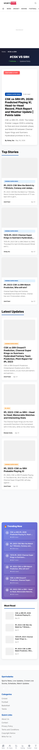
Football (32, 8)
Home (4, 52)
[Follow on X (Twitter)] (4, 688)
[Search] (35, 3)
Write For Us (6, 737)
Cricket (16, 8)
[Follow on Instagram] (9, 688)
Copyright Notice (8, 733)
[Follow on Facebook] (14, 688)
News (9, 8)
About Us (5, 719)
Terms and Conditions (10, 730)
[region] (19, 29)
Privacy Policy (7, 726)
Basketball (6, 705)
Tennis (4, 709)
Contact (5, 723)
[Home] (3, 8)
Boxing (24, 8)
